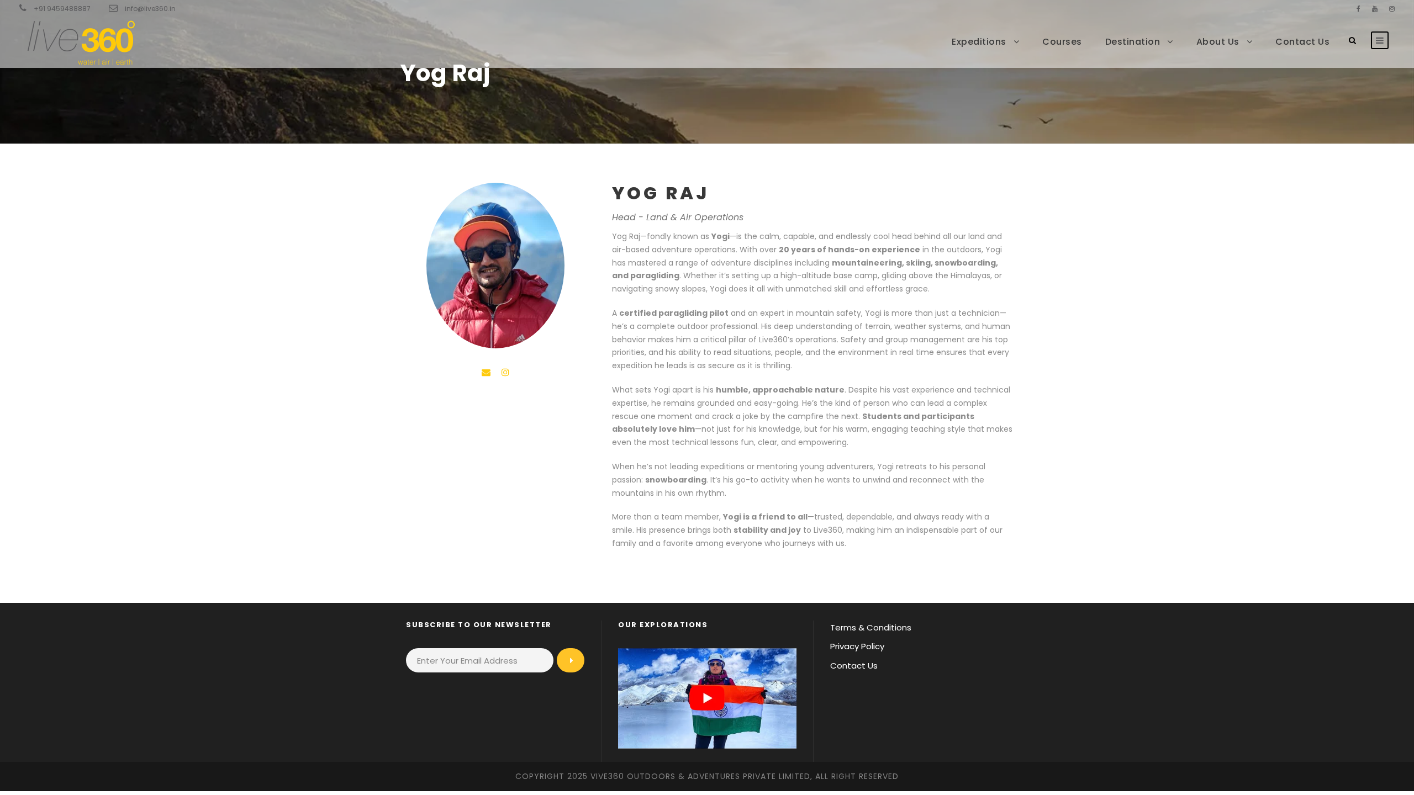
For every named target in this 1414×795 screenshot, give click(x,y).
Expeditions (979, 41)
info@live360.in (150, 8)
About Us (1217, 41)
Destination (1132, 41)
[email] (486, 372)
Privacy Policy (857, 646)
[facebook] (1358, 8)
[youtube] (1375, 8)
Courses (1062, 41)
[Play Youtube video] (707, 698)
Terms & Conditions (870, 627)
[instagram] (1392, 8)
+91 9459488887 (62, 8)
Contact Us (1302, 41)
